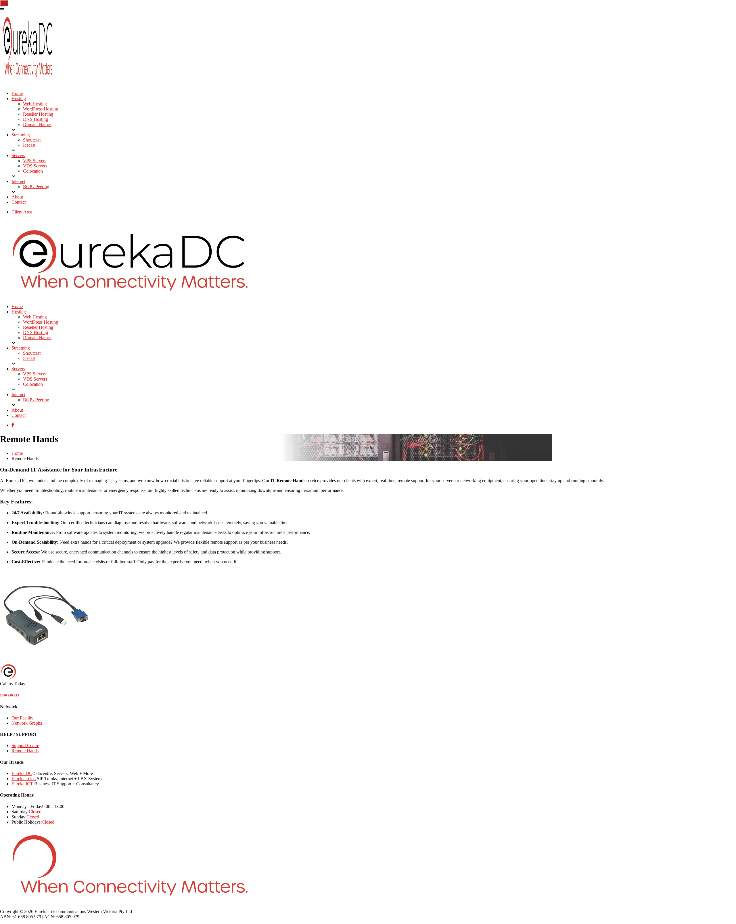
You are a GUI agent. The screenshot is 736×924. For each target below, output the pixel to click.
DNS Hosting (35, 119)
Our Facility (22, 717)
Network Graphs (27, 723)
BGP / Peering (36, 186)
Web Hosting (35, 103)
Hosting (19, 98)
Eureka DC (22, 773)
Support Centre (25, 745)
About (17, 196)
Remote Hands (25, 750)
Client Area (22, 211)
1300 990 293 (9, 695)
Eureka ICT (22, 783)
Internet (18, 181)
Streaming (21, 134)
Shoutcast (32, 140)
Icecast (29, 145)
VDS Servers (35, 165)
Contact (19, 202)
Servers (18, 155)
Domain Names (37, 124)
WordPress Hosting (40, 108)
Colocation (33, 171)
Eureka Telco (24, 778)
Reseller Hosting (38, 114)
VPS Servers (34, 160)
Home (17, 93)
